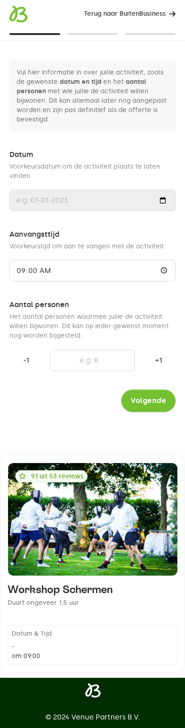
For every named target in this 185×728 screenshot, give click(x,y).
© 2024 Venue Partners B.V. (92, 717)
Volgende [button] (148, 400)
